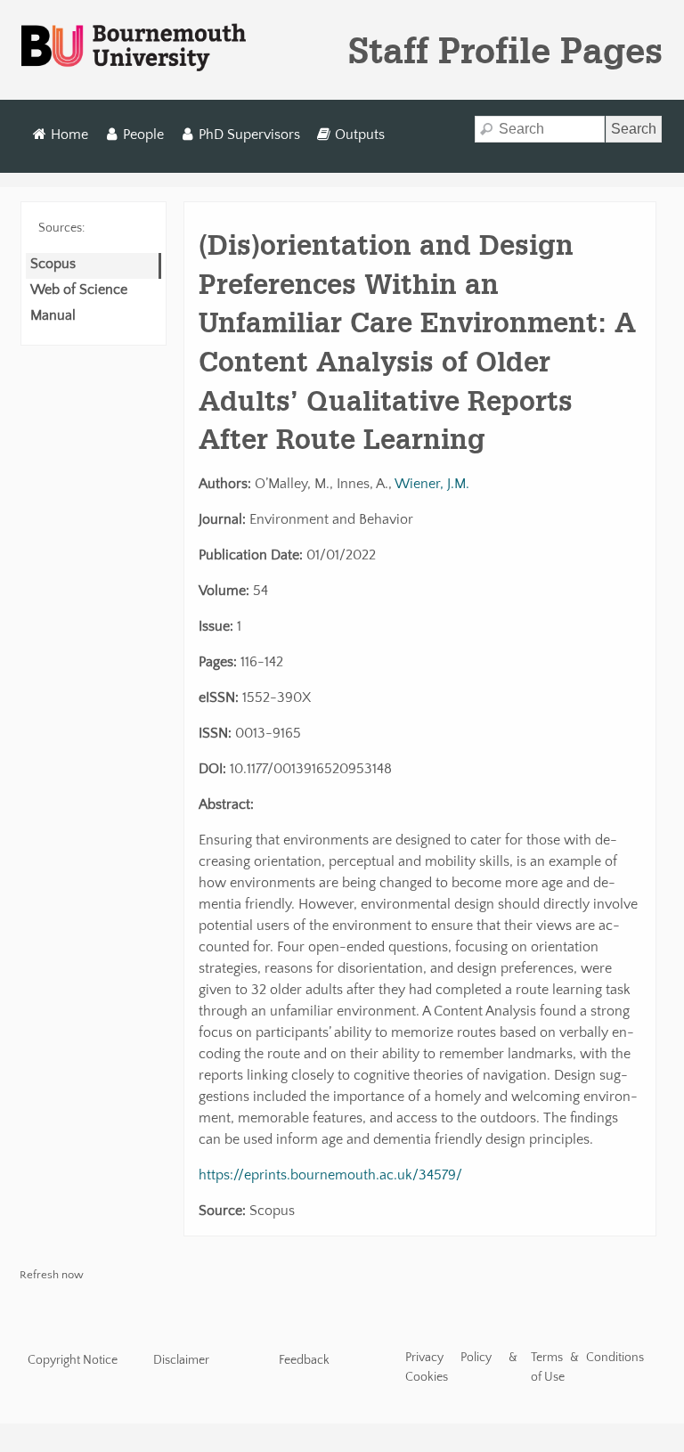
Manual (53, 315)
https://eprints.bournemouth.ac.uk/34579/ (330, 1175)
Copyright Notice (73, 1360)
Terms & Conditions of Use (587, 1367)
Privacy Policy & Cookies (461, 1367)
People (143, 134)
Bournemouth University (133, 48)
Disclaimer (181, 1360)
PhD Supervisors (249, 134)
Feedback (304, 1360)
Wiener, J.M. (432, 484)
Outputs (360, 134)
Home (69, 134)
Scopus (53, 264)
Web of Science (78, 289)
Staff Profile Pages (505, 50)
